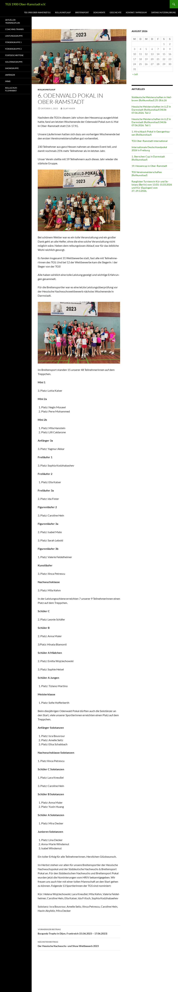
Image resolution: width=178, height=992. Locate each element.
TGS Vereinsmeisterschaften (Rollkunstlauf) (147, 174)
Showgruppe (12, 68)
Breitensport (82, 12)
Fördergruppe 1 (13, 42)
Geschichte (115, 12)
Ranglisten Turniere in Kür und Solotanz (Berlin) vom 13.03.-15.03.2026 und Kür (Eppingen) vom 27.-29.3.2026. (152, 186)
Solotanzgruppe (13, 62)
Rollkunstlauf (63, 12)
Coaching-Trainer (14, 29)
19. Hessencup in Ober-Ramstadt (149, 165)
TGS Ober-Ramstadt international (150, 140)
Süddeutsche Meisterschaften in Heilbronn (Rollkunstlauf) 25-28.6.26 (152, 99)
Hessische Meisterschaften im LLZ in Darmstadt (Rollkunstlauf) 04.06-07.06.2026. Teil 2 (151, 109)
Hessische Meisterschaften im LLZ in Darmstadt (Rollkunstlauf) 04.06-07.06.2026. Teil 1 (151, 122)
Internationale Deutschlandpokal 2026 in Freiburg (149, 149)
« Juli (135, 74)
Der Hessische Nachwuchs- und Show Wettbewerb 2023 (68, 944)
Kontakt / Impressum (136, 12)
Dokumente (99, 12)
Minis (7, 81)
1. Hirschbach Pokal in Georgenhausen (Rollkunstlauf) (151, 133)
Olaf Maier (69, 108)
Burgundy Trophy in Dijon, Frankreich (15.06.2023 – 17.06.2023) (72, 931)
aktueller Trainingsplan (12, 21)
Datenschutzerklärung (163, 12)
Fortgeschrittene (14, 55)
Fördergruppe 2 (13, 49)
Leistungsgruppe (14, 36)
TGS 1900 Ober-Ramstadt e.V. (25, 4)
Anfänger (10, 75)
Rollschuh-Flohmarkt (11, 89)
